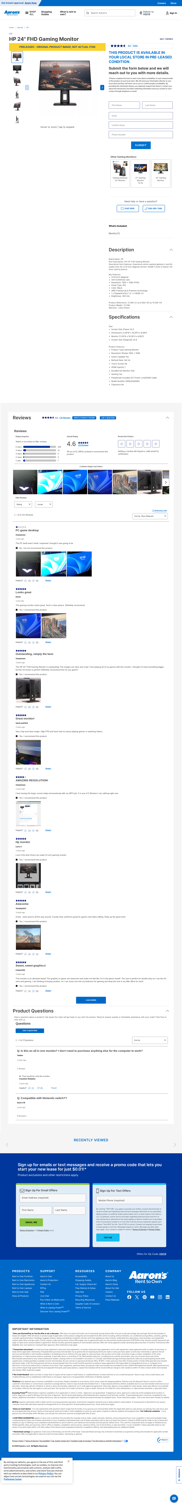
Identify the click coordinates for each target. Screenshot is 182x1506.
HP (11, 33)
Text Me (108, 1237)
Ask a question (108, 418)
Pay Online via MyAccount (52, 1300)
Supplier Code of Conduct (87, 1304)
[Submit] (87, 13)
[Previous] (7, 1145)
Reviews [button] (64, 419)
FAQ (42, 1292)
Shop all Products (20, 1296)
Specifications (124, 317)
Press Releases (112, 1300)
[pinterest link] (144, 1297)
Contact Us (45, 1284)
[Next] (174, 1145)
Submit (141, 145)
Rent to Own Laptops (22, 1288)
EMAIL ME (31, 1222)
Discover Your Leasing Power (55, 1311)
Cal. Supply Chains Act (86, 1284)
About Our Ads (112, 1288)
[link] (124, 45)
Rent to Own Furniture (22, 1276)
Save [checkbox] (166, 37)
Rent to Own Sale (20, 1292)
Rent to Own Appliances (23, 1284)
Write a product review (84, 418)
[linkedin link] (168, 1297)
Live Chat (44, 1296)
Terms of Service (27, 1230)
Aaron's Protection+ (49, 1280)
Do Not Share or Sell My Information (107, 1441)
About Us (109, 1276)
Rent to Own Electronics (23, 1280)
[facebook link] (129, 1297)
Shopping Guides (46, 13)
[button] (27, 87)
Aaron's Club (46, 1276)
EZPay (43, 1288)
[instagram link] (160, 1297)
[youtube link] (152, 1297)
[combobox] (110, 13)
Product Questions (33, 1011)
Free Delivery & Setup (85, 1288)
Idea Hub (79, 1292)
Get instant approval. (19, 3)
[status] (91, 1170)
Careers (161, 3)
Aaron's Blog (111, 1280)
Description (121, 249)
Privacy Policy (43, 1230)
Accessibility (81, 1276)
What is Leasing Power (52, 1307)
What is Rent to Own (49, 1304)
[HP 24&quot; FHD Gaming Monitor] (17, 57)
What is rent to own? (68, 13)
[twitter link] (137, 1297)
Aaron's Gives (111, 1284)
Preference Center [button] (13, 1479)
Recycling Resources (85, 1300)
